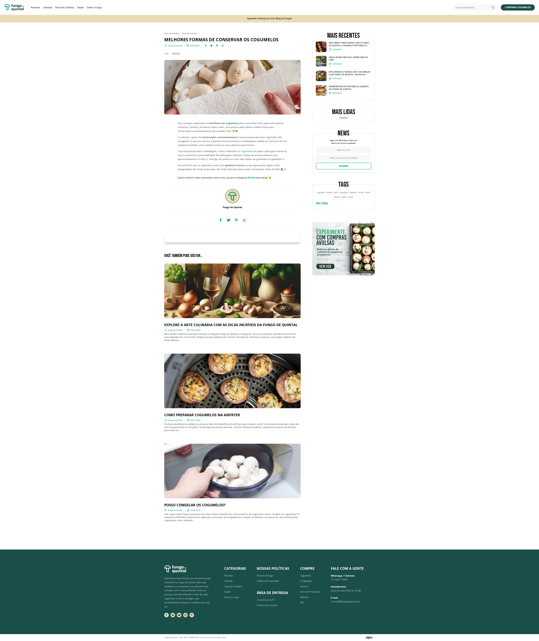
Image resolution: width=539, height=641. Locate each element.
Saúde (80, 7)
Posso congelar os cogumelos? (195, 505)
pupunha (353, 192)
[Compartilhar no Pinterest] (217, 45)
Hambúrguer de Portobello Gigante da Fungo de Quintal (349, 87)
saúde (367, 192)
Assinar (343, 166)
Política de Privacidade (268, 580)
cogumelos (232, 123)
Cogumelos (305, 575)
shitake (344, 197)
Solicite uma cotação (267, 605)
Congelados (306, 580)
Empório (304, 586)
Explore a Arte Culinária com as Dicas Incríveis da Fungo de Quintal (231, 324)
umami (350, 197)
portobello (344, 192)
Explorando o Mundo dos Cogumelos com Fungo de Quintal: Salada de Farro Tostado (349, 73)
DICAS (251, 177)
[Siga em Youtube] (179, 615)
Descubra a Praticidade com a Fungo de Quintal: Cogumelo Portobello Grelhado (349, 44)
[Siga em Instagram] (185, 615)
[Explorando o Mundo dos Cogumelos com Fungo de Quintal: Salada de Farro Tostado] (321, 76)
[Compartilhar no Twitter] (211, 45)
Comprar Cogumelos (518, 7)
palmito (329, 192)
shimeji (336, 197)
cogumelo (176, 53)
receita (361, 192)
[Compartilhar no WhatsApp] (222, 45)
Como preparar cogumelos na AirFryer (202, 414)
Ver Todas (322, 203)
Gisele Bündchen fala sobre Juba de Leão (348, 58)
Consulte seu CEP (265, 599)
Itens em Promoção (310, 591)
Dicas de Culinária (64, 7)
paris (336, 192)
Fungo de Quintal (175, 330)
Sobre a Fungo (94, 7)
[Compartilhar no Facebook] (206, 45)
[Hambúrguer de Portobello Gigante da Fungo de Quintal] (321, 91)
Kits (302, 602)
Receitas (35, 7)
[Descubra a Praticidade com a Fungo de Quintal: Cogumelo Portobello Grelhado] (321, 47)
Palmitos (304, 597)
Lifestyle (47, 7)
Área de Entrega (265, 575)
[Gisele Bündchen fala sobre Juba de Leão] (321, 62)
